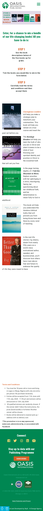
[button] (21, 458)
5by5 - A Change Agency (33, 508)
